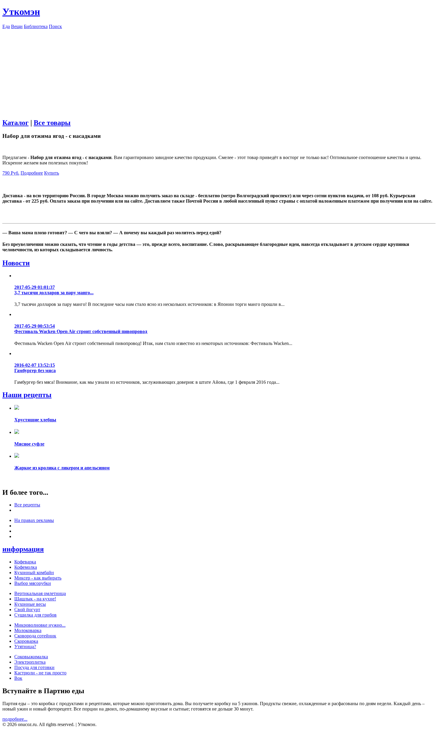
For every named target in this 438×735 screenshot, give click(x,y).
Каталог (15, 123)
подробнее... (14, 719)
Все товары (52, 123)
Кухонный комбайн (34, 572)
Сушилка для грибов (35, 614)
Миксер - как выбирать (37, 577)
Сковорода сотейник (35, 635)
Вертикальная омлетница (40, 593)
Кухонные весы (30, 604)
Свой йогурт (27, 609)
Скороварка (26, 641)
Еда (6, 26)
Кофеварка (25, 561)
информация (23, 549)
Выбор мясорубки (32, 583)
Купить (51, 172)
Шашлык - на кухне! (35, 598)
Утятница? (25, 646)
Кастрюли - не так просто (40, 672)
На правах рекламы (34, 520)
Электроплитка (30, 662)
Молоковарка (27, 630)
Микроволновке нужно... (40, 625)
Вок (18, 678)
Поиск (55, 26)
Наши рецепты (27, 395)
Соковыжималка (31, 656)
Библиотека (36, 26)
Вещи (17, 26)
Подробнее (32, 172)
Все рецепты (27, 504)
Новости (16, 263)
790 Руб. (10, 172)
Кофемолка (25, 567)
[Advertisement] (219, 71)
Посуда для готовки (34, 667)
